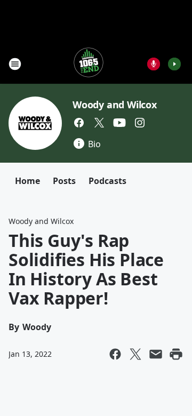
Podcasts (107, 181)
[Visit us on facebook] (79, 122)
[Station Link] (89, 63)
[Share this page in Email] (155, 354)
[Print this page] (176, 354)
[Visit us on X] (99, 122)
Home (27, 181)
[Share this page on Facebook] (115, 354)
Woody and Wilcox (115, 104)
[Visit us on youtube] (119, 122)
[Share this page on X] (135, 354)
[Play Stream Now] (174, 64)
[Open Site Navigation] (15, 64)
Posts (64, 181)
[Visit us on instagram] (139, 122)
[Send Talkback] (153, 64)
